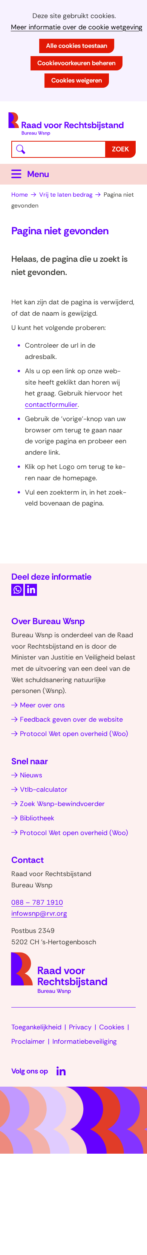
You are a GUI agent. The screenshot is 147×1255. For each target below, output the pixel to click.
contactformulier (51, 404)
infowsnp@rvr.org (39, 913)
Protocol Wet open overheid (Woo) (74, 733)
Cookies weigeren (76, 80)
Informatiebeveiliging (84, 1041)
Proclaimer (28, 1041)
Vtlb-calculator (43, 789)
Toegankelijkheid (36, 1027)
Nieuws (31, 775)
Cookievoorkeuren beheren (76, 63)
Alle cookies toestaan (76, 45)
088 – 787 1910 (37, 902)
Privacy (80, 1027)
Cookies (111, 1027)
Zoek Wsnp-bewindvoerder (62, 803)
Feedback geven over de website (71, 719)
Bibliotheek (37, 818)
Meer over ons (42, 705)
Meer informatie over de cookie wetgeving (76, 27)
